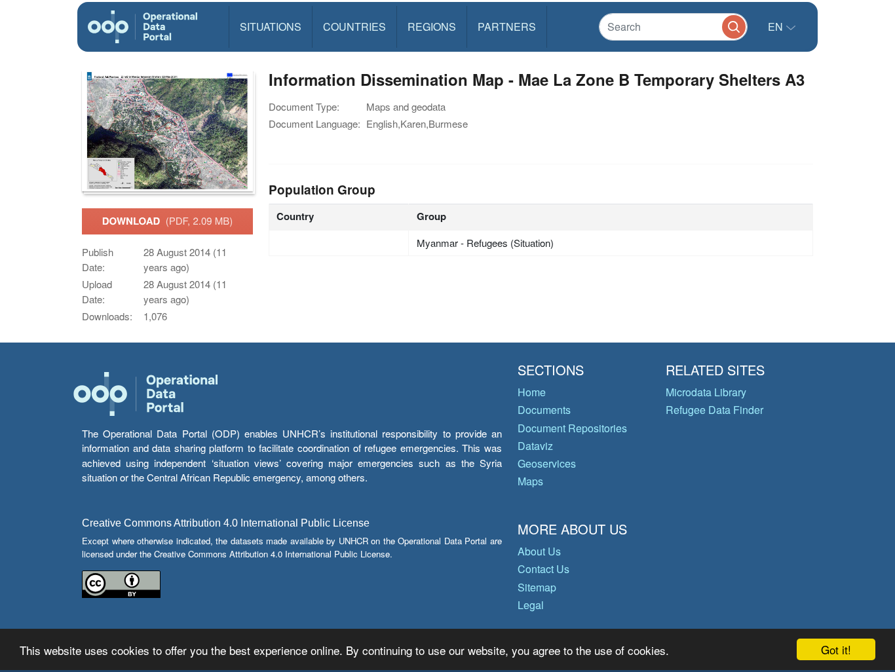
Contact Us (543, 568)
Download (167, 221)
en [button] (777, 26)
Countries (354, 26)
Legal (531, 604)
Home (532, 392)
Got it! (836, 649)
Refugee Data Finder (714, 409)
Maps (530, 481)
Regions (432, 26)
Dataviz (535, 445)
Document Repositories (572, 428)
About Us (539, 551)
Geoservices (547, 463)
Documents (544, 409)
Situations (270, 26)
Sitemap (537, 587)
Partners (507, 26)
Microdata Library (706, 392)
